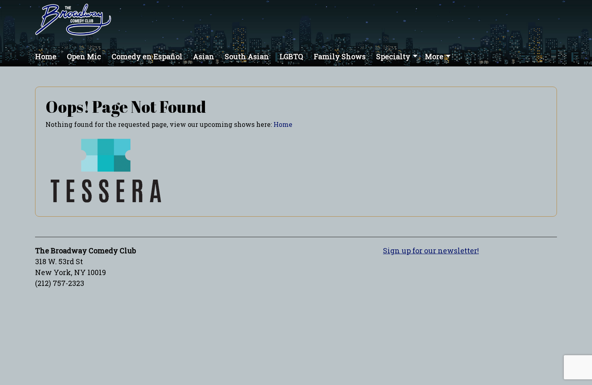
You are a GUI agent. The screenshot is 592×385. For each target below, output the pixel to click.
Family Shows (340, 56)
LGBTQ (291, 56)
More (434, 56)
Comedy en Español (147, 56)
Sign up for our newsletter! (431, 250)
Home (45, 56)
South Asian (247, 56)
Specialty (393, 56)
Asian (203, 56)
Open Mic (84, 56)
